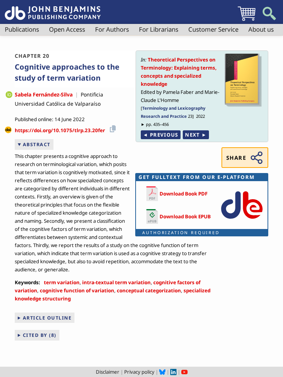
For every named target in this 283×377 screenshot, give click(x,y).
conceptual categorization (149, 290)
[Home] (53, 9)
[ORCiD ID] (9, 95)
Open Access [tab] (67, 29)
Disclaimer (107, 372)
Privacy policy (139, 372)
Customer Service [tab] (213, 29)
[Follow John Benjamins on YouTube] (184, 372)
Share (236, 157)
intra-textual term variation (116, 282)
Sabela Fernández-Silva (44, 94)
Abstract (36, 144)
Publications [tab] (22, 29)
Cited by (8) (39, 335)
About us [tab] (261, 29)
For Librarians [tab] (158, 29)
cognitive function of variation (77, 290)
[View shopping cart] (246, 20)
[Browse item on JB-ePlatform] (242, 220)
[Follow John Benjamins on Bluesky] (162, 372)
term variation (62, 282)
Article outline (47, 317)
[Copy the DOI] (111, 128)
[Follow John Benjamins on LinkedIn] (173, 372)
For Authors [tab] (112, 29)
